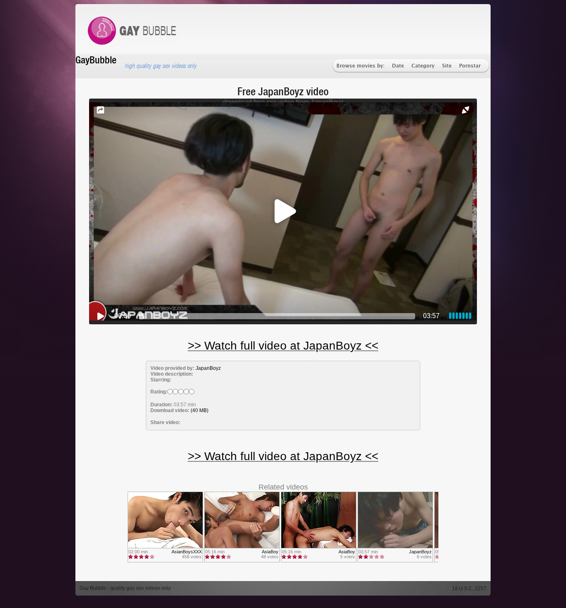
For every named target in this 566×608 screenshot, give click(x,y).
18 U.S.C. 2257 (469, 588)
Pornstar (470, 66)
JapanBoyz (208, 368)
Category (423, 66)
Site (447, 66)
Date (398, 66)
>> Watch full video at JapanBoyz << (283, 345)
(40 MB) (199, 410)
